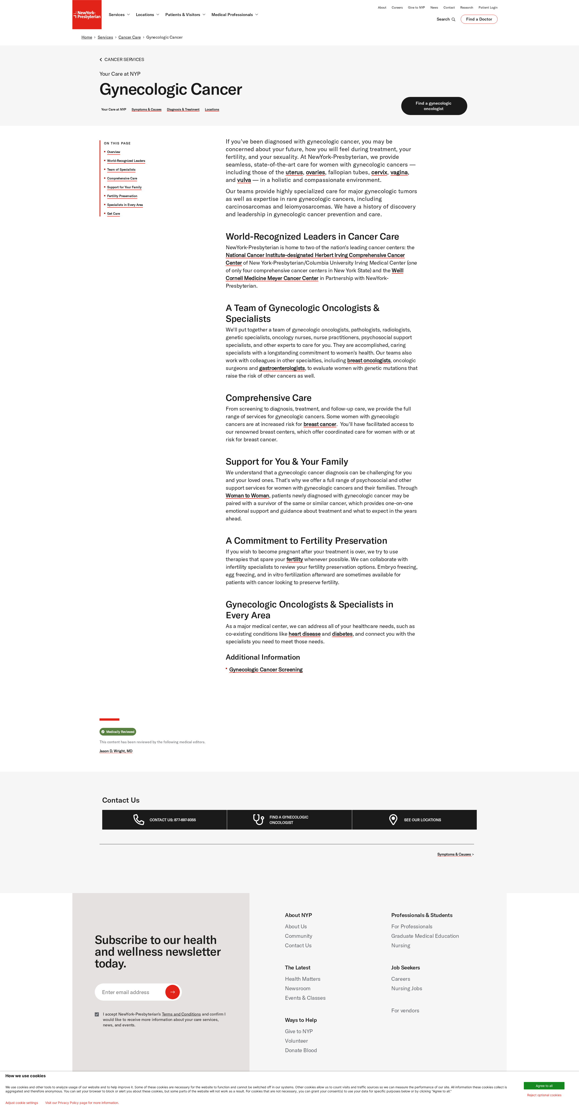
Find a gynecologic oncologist (433, 106)
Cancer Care (130, 37)
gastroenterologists (282, 368)
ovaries (315, 172)
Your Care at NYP (113, 109)
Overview (113, 152)
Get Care (113, 214)
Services (105, 37)
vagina (399, 172)
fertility (295, 559)
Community (298, 935)
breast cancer (320, 424)
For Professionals (411, 926)
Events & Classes (305, 997)
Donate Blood (301, 1050)
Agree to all (544, 1086)
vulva (244, 179)
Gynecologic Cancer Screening (266, 669)
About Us (296, 926)
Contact (449, 7)
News (434, 7)
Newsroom (298, 988)
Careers (397, 7)
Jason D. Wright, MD (116, 751)
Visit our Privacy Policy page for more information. (82, 1103)
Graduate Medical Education (425, 935)
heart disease (304, 633)
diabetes (342, 633)
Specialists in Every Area (125, 205)
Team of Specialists (121, 169)
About (382, 7)
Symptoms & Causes (146, 109)
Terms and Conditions (181, 1014)
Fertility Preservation (122, 196)
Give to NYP (416, 7)
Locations (212, 109)
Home (86, 37)
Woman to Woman (247, 495)
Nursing (400, 945)
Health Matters (302, 978)
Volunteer (296, 1040)
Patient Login (488, 7)
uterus (294, 172)
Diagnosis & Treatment (183, 109)
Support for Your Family (124, 187)
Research (466, 7)
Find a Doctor (479, 20)
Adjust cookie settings (21, 1103)
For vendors (405, 1010)
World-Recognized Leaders (126, 161)
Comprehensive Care (122, 178)
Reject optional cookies (544, 1095)
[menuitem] (173, 820)
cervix (379, 172)
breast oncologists (369, 360)
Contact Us (298, 945)
